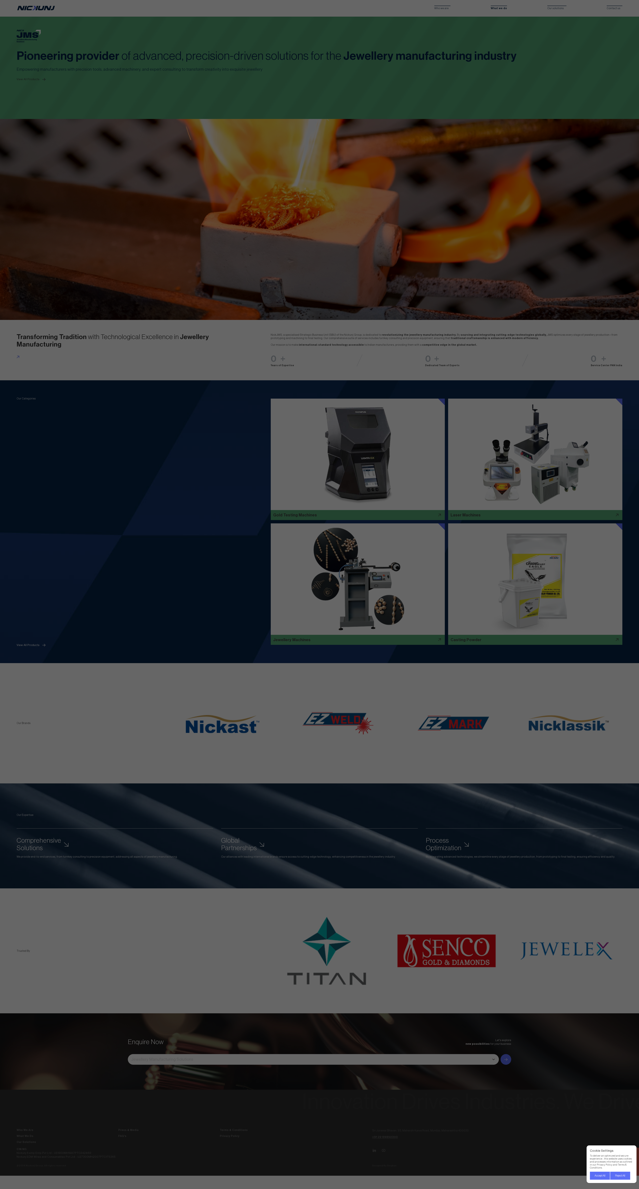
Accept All (600, 1175)
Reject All (620, 1175)
